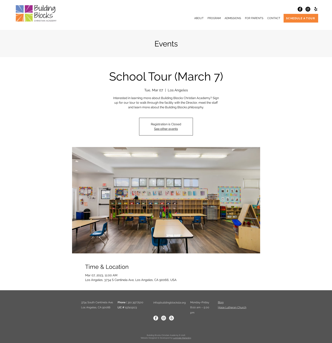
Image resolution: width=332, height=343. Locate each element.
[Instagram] (307, 9)
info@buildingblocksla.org (169, 302)
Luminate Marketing (182, 338)
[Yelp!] (315, 9)
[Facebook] (300, 9)
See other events (166, 129)
